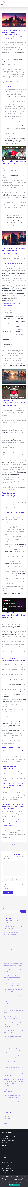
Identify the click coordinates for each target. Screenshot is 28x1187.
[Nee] (26, 1181)
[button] (25, 3)
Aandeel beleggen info (9, 1114)
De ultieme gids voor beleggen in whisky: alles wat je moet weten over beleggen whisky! (13, 1050)
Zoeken (3, 908)
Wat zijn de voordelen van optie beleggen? (14, 1006)
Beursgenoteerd (17, 36)
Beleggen (6, 1118)
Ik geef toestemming (14, 1184)
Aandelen (6, 1116)
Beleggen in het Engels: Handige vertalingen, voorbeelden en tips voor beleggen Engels (12, 951)
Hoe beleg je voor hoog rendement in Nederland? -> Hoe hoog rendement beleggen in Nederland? (12, 1024)
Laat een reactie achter (7, 36)
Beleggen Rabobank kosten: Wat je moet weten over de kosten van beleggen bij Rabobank (13, 977)
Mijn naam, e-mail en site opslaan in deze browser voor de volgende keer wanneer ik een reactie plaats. (14, 886)
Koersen (5, 1123)
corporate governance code (9, 204)
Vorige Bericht (14, 844)
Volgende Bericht (14, 848)
